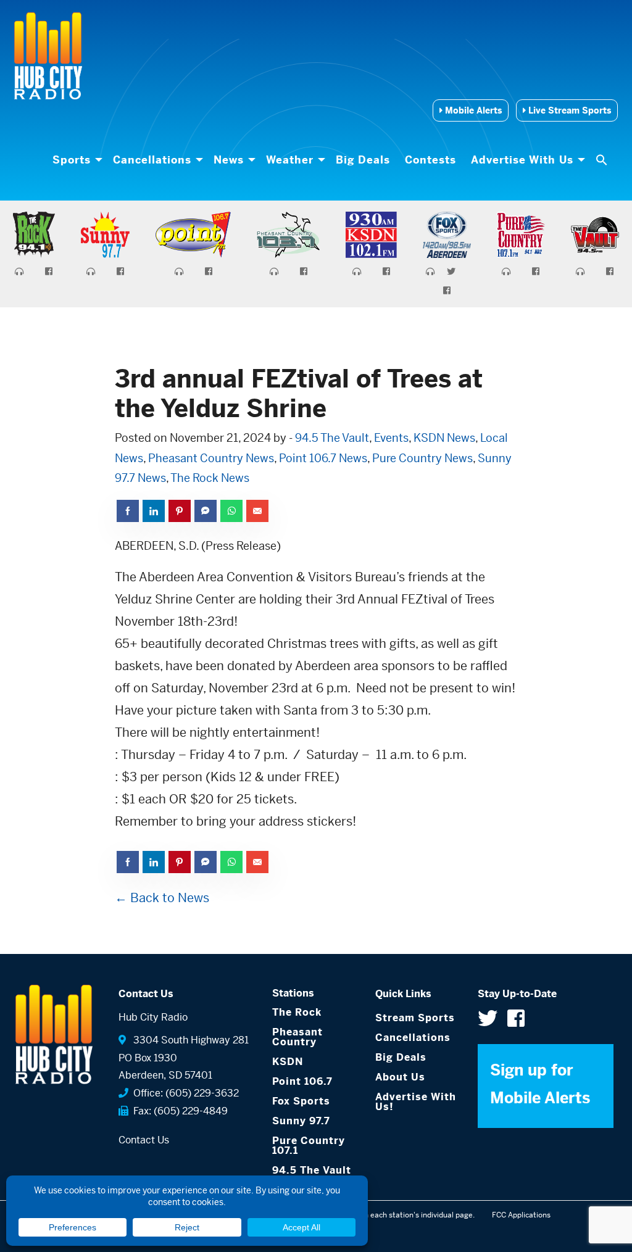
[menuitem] (75, 160)
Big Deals (363, 160)
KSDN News (444, 438)
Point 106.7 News (323, 458)
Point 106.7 (302, 1081)
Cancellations (152, 160)
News (229, 160)
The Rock (297, 1012)
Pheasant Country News (211, 458)
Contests (430, 160)
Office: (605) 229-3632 (183, 1093)
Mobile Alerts (472, 110)
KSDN (287, 1061)
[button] (603, 160)
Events (391, 438)
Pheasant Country (297, 1037)
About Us (400, 1077)
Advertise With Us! (415, 1101)
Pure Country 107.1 (308, 1145)
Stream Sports (415, 1017)
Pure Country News (422, 458)
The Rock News (209, 478)
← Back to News (162, 898)
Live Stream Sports (568, 110)
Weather (290, 160)
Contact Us (143, 1140)
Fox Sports (301, 1101)
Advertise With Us (522, 160)
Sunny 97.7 (301, 1120)
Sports (71, 160)
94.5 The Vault (332, 438)
